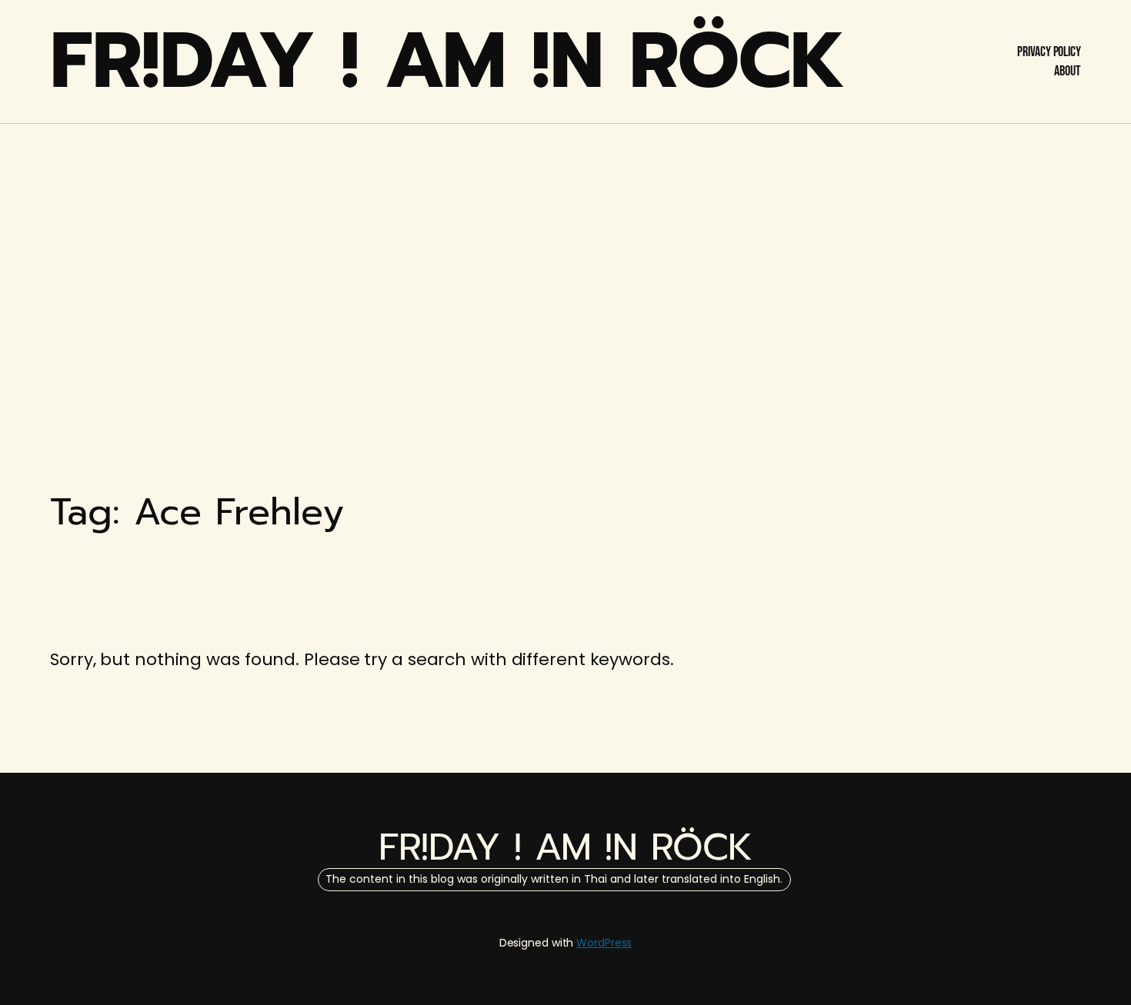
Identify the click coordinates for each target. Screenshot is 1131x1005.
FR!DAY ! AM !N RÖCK (448, 61)
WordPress (604, 942)
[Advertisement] (565, 246)
